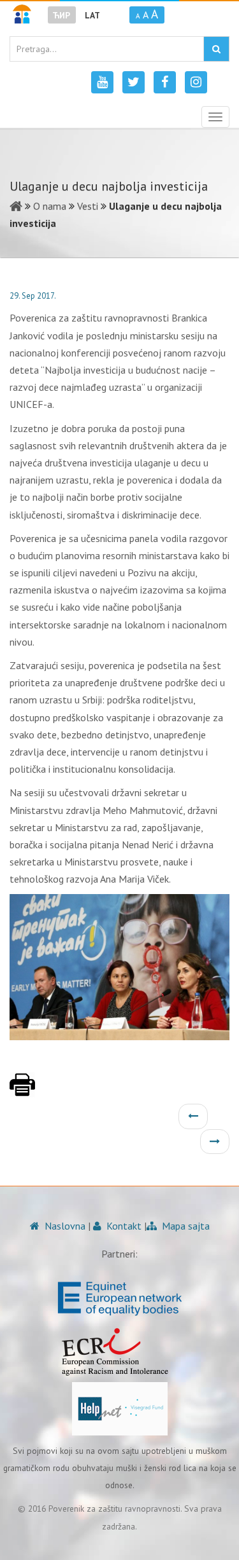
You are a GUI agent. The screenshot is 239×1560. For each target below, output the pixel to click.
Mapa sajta (184, 1225)
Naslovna (63, 1225)
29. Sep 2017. (33, 295)
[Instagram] (196, 82)
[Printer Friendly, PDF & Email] (22, 1091)
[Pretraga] (216, 49)
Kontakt (122, 1225)
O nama (49, 206)
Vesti (87, 206)
